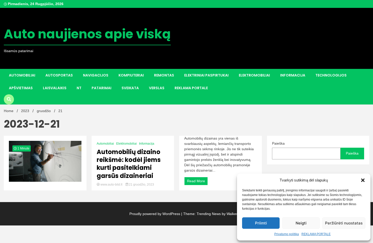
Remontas (164, 75)
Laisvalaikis (54, 87)
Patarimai (101, 87)
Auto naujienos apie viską (87, 34)
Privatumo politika (286, 234)
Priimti (261, 223)
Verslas (156, 87)
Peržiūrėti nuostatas (344, 223)
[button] (362, 180)
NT (79, 87)
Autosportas (59, 75)
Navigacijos (95, 75)
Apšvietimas (21, 87)
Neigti (301, 223)
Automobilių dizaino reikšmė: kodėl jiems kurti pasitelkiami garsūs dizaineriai (129, 164)
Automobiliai (22, 75)
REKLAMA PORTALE (316, 234)
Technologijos (331, 75)
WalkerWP (235, 214)
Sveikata (130, 87)
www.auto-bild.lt (111, 184)
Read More (196, 181)
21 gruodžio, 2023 (141, 184)
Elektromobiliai (254, 75)
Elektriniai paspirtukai (206, 75)
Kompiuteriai (131, 75)
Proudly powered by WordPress (155, 214)
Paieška (278, 143)
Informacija (292, 75)
